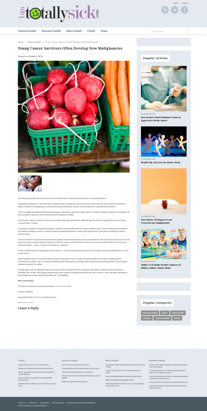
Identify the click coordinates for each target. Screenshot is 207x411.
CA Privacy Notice (58, 403)
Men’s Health (74, 30)
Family (91, 30)
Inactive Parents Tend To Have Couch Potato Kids (33, 365)
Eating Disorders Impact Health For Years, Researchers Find (168, 382)
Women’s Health (51, 30)
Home (21, 42)
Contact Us (185, 3)
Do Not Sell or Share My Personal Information (81, 403)
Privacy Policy (44, 403)
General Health (27, 30)
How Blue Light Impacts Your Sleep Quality (75, 365)
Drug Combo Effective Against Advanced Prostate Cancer (124, 376)
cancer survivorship (63, 286)
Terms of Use (33, 403)
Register (176, 3)
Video (104, 30)
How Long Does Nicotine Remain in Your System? (77, 372)
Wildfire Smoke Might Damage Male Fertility (120, 380)
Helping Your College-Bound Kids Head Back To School (35, 368)
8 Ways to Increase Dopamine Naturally (74, 381)
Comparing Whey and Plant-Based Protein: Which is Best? (80, 368)
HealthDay (37, 297)
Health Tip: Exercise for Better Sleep (160, 162)
